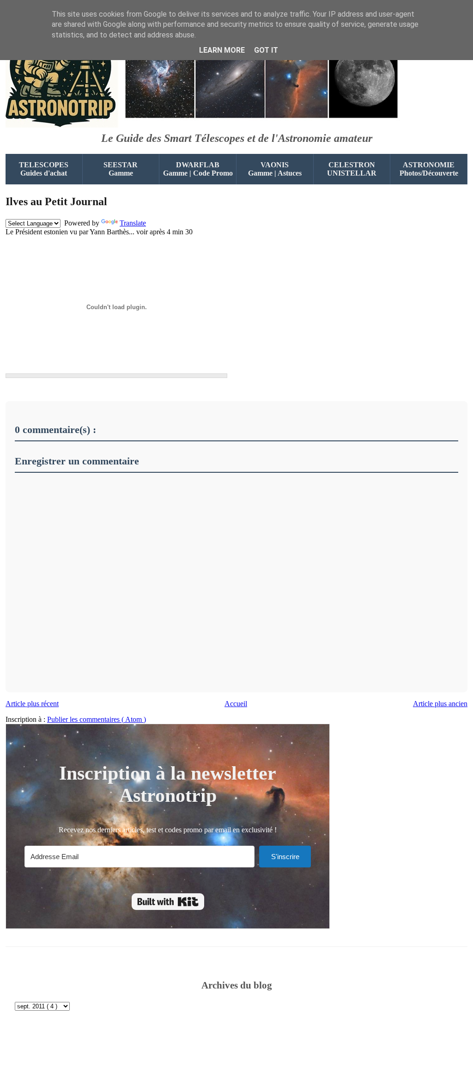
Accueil (235, 704)
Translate (133, 223)
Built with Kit (168, 901)
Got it (266, 50)
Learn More (222, 50)
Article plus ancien (440, 704)
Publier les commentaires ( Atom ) (96, 719)
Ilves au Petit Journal (56, 201)
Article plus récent (32, 704)
